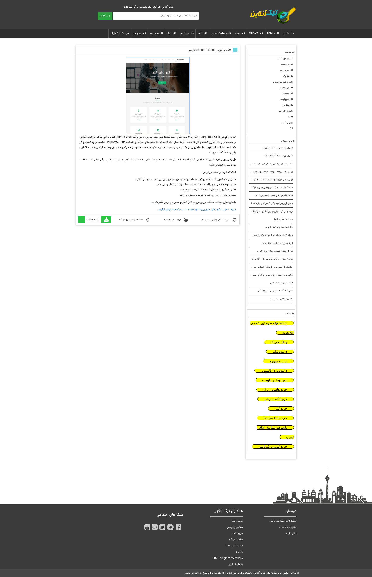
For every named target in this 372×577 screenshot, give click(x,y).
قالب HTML (273, 33)
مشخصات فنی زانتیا (283, 219)
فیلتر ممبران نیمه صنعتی (281, 283)
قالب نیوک (171, 33)
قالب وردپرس (156, 33)
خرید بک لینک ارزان (120, 33)
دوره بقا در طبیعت (274, 380)
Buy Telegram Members (228, 558)
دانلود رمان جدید (234, 546)
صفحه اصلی (288, 33)
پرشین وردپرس (235, 527)
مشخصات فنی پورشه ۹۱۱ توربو (279, 227)
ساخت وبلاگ (236, 539)
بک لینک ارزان (235, 564)
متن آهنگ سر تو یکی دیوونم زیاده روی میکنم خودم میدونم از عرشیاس (260, 187)
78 (291, 128)
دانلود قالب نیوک (287, 527)
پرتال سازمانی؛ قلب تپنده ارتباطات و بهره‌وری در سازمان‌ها (266, 172)
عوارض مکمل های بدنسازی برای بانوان (275, 251)
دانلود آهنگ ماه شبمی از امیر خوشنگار (275, 291)
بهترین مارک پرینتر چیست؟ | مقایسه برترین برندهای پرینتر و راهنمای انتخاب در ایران (253, 180)
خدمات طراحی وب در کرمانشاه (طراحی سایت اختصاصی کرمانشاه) (262, 267)
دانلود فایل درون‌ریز (211, 209)
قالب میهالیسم (187, 33)
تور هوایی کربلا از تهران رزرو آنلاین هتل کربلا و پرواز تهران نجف (264, 211)
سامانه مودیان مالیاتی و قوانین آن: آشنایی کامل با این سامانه (264, 259)
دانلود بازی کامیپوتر (274, 370)
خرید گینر (281, 408)
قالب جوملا (240, 33)
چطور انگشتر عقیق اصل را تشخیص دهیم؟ (273, 195)
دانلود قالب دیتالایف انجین (282, 521)
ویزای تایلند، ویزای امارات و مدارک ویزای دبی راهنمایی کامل (265, 235)
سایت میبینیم (278, 361)
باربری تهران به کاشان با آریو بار (279, 156)
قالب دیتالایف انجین (221, 33)
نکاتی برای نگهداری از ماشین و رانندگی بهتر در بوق (269, 275)
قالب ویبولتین (139, 33)
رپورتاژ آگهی (287, 123)
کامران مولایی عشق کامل (281, 299)
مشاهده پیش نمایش (169, 209)
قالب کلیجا (202, 33)
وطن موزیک (279, 342)
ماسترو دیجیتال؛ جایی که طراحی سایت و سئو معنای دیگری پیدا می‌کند (259, 164)
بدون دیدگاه (124, 219)
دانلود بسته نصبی (191, 209)
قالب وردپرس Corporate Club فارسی (209, 50)
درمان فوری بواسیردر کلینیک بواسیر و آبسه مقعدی (270, 203)
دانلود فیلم (280, 351)
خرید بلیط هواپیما (275, 418)
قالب (290, 117)
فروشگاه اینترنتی (275, 399)
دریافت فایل (229, 209)
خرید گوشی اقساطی (272, 446)
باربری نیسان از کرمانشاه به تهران (278, 148)
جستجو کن (105, 16)
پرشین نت (237, 521)
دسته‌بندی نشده (285, 59)
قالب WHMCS (256, 33)
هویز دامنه (237, 533)
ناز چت (239, 552)
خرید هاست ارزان (275, 389)
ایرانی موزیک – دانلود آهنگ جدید (277, 243)
